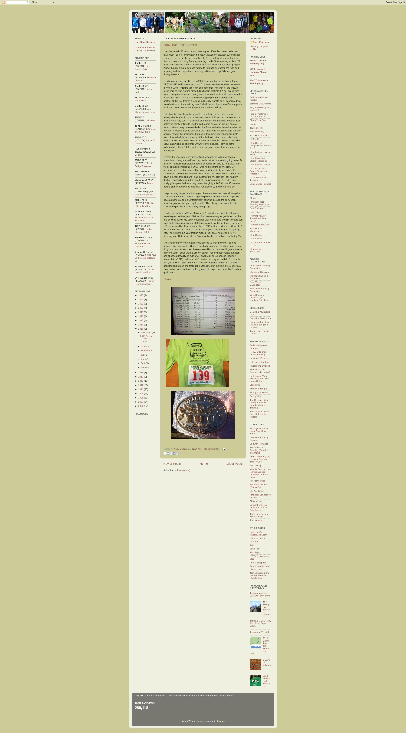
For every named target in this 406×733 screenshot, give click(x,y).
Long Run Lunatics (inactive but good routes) (259, 324)
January (145, 367)
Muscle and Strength (260, 366)
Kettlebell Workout (259, 358)
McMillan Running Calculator (259, 277)
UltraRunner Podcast (260, 184)
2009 (141, 393)
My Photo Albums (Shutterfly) (258, 485)
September (147, 350)
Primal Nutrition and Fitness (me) (260, 567)
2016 (141, 325)
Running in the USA (259, 225)
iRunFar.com (256, 128)
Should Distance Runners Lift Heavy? (260, 370)
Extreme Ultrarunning (260, 104)
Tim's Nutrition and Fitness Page (259, 515)
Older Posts (235, 463)
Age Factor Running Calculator (260, 266)
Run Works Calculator (255, 283)
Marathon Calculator (260, 272)
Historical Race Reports (257, 539)
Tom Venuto (256, 520)
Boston (150, 183)
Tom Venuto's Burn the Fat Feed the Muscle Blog (259, 575)
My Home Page (257, 481)
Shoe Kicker (256, 501)
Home (204, 463)
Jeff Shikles (140, 100)
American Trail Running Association (260, 203)
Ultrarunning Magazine (256, 250)
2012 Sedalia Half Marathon (266, 681)
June (143, 359)
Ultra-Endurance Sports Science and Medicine (259, 171)
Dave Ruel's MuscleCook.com (258, 533)
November (146, 332)
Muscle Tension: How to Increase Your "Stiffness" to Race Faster (260, 473)
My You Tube (256, 491)
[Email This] (165, 453)
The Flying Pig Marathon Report (266, 608)
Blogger (221, 721)
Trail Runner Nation (259, 135)
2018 (141, 316)
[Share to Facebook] (174, 453)
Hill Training (256, 465)
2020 (141, 308)
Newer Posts (172, 463)
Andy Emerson (261, 42)
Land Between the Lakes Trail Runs (144, 217)
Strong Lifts (255, 396)
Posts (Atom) (183, 470)
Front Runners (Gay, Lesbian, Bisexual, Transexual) (260, 459)
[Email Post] (223, 449)
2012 (141, 381)
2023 (141, 299)
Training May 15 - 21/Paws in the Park (260, 594)
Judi (252, 545)
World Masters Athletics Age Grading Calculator (259, 297)
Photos (167, 279)
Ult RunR (254, 139)
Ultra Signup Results (260, 165)
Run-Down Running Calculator (259, 289)
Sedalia (138, 155)
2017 (141, 320)
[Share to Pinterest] (177, 453)
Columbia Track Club (260, 318)
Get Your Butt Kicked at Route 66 (145, 258)
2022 (141, 304)
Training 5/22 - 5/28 (259, 632)
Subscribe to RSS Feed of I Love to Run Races (258, 507)
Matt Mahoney (257, 132)
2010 (141, 389)
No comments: (211, 449)
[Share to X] (171, 453)
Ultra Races (256, 235)
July (143, 355)
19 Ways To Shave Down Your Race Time (259, 431)
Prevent (152, 120)
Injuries (253, 124)
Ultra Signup (256, 239)
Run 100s (254, 212)
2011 (141, 385)
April (143, 363)
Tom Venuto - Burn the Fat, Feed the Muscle (259, 414)
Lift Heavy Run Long (260, 362)
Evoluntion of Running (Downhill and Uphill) (259, 450)
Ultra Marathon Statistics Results (258, 159)
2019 (141, 312)
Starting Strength (258, 389)
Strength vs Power (259, 392)
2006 (141, 406)
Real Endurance (258, 208)
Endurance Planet (259, 444)
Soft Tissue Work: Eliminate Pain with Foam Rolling (259, 378)
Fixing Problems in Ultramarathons (259, 115)
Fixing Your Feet (258, 120)
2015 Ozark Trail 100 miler (180, 45)
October (145, 346)
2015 (141, 329)
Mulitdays (254, 552)
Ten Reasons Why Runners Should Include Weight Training (259, 404)
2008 (141, 398)
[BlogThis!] (168, 453)
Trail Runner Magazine (256, 229)
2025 (141, 295)
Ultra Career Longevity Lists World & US (260, 145)
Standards (255, 385)
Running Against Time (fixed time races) (258, 218)
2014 (141, 373)
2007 (141, 402)
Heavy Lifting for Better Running (258, 353)
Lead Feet (255, 549)
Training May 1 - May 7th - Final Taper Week (260, 623)
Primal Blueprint (258, 563)
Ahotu (253, 198)
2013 (141, 377)
